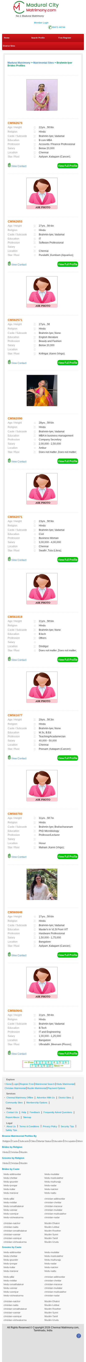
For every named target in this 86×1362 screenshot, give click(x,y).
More (80, 1141)
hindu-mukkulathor (53, 1178)
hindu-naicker (51, 1189)
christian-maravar (53, 1206)
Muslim (23, 1152)
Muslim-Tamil (51, 1238)
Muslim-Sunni (51, 1234)
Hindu (5, 1152)
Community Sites (14, 1102)
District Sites (9, 46)
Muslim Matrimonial (36, 1088)
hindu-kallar (9, 1189)
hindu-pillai (9, 1198)
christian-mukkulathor (55, 1213)
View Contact (18, 166)
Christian (14, 1152)
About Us (11, 1126)
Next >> (58, 1065)
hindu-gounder (11, 1181)
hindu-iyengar (10, 1185)
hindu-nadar (50, 1185)
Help (24, 1112)
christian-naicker (12, 1223)
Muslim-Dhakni (51, 1223)
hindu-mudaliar (51, 1174)
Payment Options (56, 1088)
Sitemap (27, 1117)
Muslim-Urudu (51, 1242)
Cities (33, 1141)
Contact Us (12, 1112)
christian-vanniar (12, 1234)
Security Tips (67, 1126)
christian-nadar (52, 1217)
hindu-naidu (50, 1193)
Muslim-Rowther (52, 1230)
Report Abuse (12, 1117)
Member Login (41, 22)
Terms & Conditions (29, 1126)
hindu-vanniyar (11, 1213)
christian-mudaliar (53, 1210)
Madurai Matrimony (19, 62)
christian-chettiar (52, 1202)
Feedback (35, 1112)
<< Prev (29, 1062)
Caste (15, 1141)
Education (58, 1141)
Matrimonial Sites (43, 62)
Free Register (64, 38)
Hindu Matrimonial (65, 1084)
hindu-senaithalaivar (14, 1206)
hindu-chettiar (10, 1178)
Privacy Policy (50, 1126)
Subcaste (24, 1141)
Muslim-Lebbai (51, 1227)
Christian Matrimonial (15, 1088)
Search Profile (38, 38)
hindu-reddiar (10, 1202)
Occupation (70, 1141)
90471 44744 (58, 27)
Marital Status (44, 1141)
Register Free (27, 1084)
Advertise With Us (46, 1097)
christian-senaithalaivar (15, 1230)
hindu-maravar (11, 1193)
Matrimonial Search (45, 1084)
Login (15, 1084)
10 (49, 1065)
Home (6, 38)
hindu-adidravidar (12, 1174)
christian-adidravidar (54, 1198)
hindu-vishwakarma (13, 1217)
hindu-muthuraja (52, 1181)
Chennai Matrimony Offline (19, 1097)
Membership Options (36, 1102)
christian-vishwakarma (15, 1242)
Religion (6, 1141)
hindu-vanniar (10, 1210)
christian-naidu (11, 1227)
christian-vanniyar (13, 1238)
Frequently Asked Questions (57, 1112)
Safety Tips (11, 1130)
